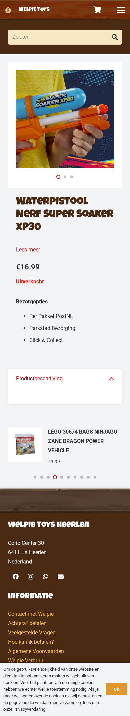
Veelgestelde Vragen (32, 632)
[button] (120, 10)
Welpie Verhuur (25, 660)
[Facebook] (15, 576)
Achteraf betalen (27, 623)
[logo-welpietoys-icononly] (8, 10)
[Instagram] (30, 576)
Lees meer (28, 249)
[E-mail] (60, 576)
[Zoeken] (114, 37)
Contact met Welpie (31, 614)
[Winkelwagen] (97, 10)
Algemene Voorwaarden (36, 651)
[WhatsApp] (45, 576)
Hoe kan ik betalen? (31, 642)
